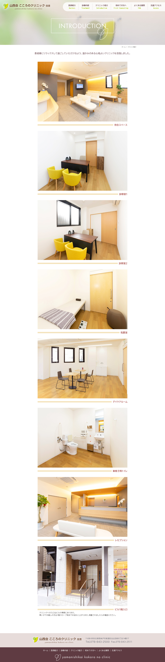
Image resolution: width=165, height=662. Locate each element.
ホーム (45, 650)
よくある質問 (139, 6)
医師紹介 (72, 6)
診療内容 (85, 6)
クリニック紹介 (101, 6)
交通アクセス (156, 6)
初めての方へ (121, 6)
